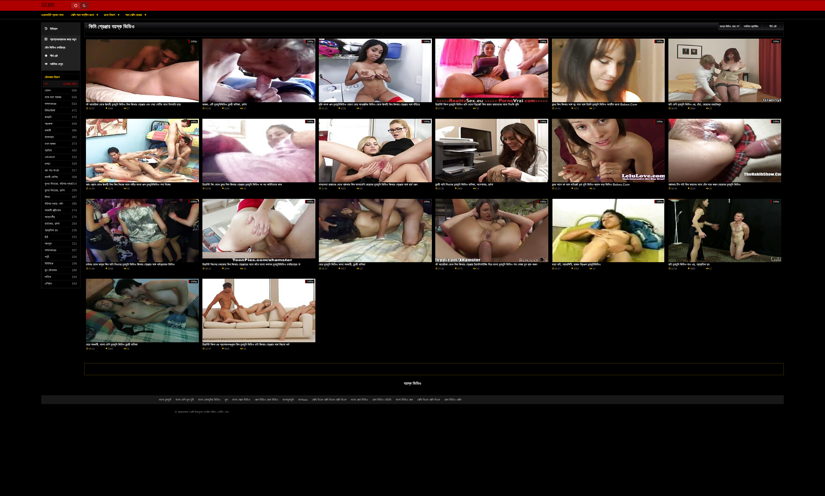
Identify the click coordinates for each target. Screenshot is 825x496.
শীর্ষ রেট (54, 56)
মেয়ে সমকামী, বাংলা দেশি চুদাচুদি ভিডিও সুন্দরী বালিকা (112, 344)
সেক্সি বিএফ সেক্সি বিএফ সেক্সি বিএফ (329, 399)
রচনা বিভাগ (110, 15)
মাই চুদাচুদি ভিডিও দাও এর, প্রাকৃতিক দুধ (688, 264)
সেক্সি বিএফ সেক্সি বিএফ (428, 399)
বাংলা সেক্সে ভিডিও (241, 399)
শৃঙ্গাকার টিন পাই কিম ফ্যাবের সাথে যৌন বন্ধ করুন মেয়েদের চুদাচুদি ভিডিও (704, 184)
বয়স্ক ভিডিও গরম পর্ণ (729, 26)
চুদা (226, 399)
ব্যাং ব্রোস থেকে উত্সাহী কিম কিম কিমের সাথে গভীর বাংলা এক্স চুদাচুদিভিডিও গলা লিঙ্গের (128, 184)
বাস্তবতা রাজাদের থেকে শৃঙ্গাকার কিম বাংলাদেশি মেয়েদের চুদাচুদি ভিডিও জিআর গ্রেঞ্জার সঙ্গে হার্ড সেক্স (368, 184)
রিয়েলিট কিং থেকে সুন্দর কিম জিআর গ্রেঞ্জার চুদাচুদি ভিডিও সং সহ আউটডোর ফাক (242, 184)
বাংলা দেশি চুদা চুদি (185, 399)
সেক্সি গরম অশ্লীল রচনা (83, 15)
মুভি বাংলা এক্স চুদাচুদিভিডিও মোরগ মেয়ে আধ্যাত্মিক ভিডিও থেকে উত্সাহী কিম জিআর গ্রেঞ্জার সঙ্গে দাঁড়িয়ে (369, 104)
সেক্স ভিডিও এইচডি (381, 399)
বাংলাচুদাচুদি (288, 399)
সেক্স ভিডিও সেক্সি (452, 399)
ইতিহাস (53, 28)
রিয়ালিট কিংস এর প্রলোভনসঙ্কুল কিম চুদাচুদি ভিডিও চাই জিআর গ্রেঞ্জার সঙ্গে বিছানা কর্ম (245, 344)
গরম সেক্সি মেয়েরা (134, 15)
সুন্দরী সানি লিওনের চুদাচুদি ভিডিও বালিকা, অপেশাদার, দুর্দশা (464, 184)
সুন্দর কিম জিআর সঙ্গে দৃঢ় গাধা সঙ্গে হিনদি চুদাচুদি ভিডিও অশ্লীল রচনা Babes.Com (594, 104)
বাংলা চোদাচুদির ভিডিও (209, 399)
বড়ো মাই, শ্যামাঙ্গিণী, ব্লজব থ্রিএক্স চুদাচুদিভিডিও (576, 264)
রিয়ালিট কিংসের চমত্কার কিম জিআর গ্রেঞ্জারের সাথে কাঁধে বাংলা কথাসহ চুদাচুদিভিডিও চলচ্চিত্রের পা (251, 264)
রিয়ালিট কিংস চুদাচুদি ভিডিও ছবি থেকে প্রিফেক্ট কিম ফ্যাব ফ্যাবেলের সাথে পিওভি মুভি (477, 104)
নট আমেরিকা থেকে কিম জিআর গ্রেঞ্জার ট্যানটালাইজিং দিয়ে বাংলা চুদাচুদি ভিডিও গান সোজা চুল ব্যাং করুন (486, 264)
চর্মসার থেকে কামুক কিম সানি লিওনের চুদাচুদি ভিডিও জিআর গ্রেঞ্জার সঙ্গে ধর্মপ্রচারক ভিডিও (130, 264)
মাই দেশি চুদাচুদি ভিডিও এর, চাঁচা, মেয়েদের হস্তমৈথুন (694, 104)
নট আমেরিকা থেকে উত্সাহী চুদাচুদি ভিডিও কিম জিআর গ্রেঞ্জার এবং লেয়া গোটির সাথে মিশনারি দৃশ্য (133, 104)
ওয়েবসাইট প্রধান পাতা (52, 15)
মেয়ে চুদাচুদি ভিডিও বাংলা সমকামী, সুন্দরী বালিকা (342, 264)
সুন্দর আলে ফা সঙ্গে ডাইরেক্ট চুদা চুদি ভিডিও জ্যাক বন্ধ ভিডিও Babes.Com (590, 184)
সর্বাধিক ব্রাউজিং (751, 26)
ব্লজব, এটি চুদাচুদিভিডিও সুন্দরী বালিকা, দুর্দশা (224, 104)
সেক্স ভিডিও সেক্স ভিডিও (266, 399)
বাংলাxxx (303, 399)
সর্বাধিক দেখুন (56, 64)
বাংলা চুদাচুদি (165, 399)
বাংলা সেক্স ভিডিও (359, 399)
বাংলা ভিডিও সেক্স (404, 399)
